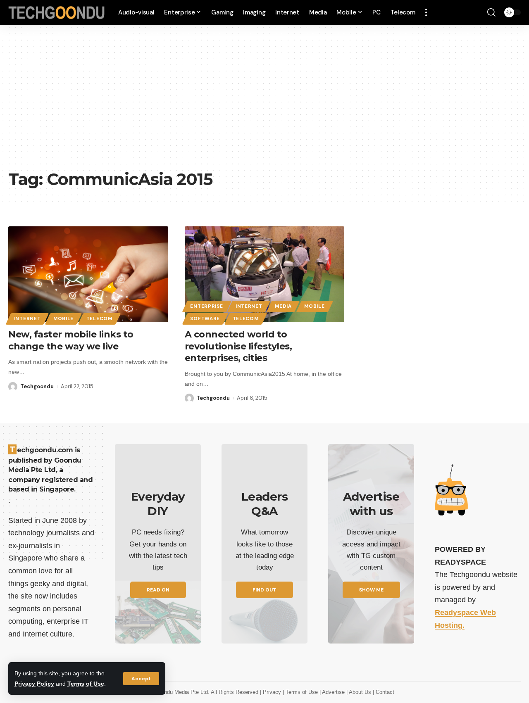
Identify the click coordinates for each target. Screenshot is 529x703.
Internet (27, 319)
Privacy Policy (34, 683)
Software (205, 319)
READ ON (158, 590)
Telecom (99, 319)
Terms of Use (85, 683)
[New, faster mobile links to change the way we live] (88, 274)
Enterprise (206, 306)
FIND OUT (264, 590)
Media (283, 306)
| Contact (383, 692)
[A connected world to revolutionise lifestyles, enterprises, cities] (265, 274)
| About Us (359, 692)
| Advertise (332, 692)
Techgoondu (37, 386)
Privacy (273, 692)
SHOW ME (371, 590)
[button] (141, 678)
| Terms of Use (301, 692)
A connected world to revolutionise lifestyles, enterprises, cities (238, 346)
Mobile (63, 319)
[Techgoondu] (56, 12)
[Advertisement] (264, 103)
